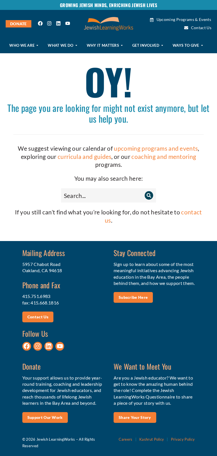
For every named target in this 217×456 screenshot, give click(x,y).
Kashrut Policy (151, 439)
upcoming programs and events (156, 148)
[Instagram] (49, 23)
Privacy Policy (183, 439)
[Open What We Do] (76, 45)
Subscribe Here (133, 297)
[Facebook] (40, 23)
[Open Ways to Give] (202, 45)
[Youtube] (67, 23)
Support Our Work (45, 417)
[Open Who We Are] (37, 45)
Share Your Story (135, 417)
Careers (125, 439)
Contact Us (37, 316)
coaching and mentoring (163, 156)
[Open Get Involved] (162, 45)
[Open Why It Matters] (121, 45)
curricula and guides (84, 156)
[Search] (149, 195)
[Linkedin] (58, 23)
